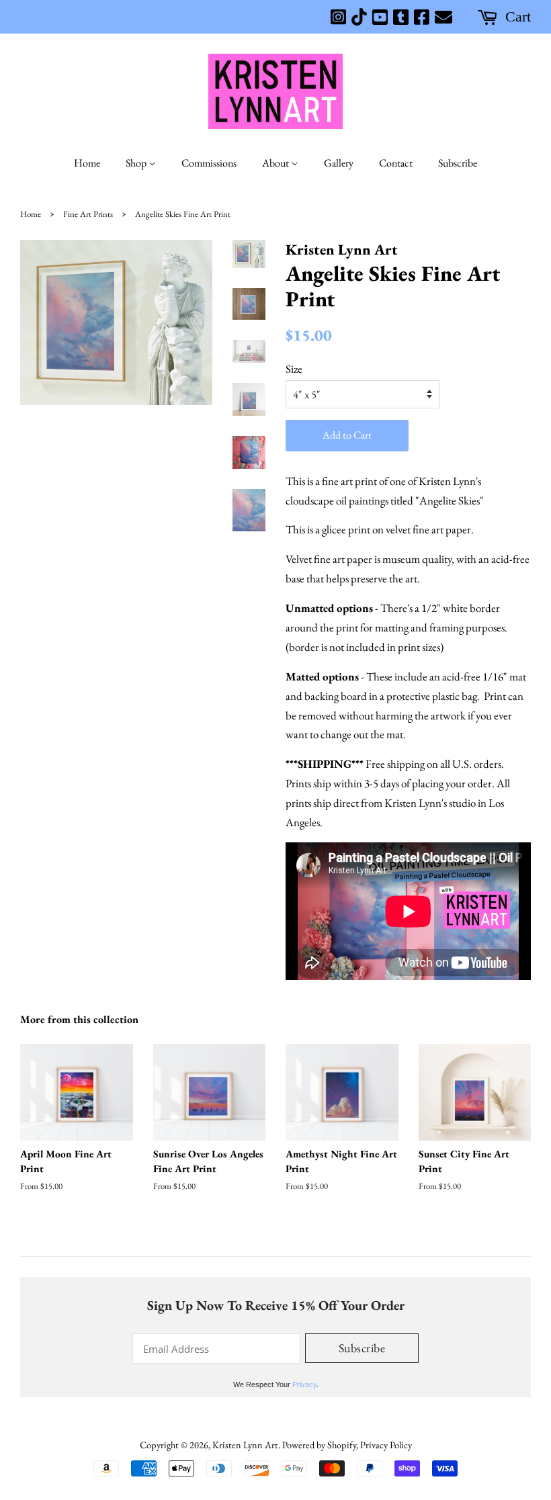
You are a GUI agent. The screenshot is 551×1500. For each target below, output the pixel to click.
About (276, 163)
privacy (304, 1384)
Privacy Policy (386, 1444)
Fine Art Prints (88, 214)
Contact (396, 163)
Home (87, 163)
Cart (518, 16)
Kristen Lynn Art (245, 1444)
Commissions (209, 163)
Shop (137, 163)
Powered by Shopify (319, 1444)
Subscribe (457, 163)
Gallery (338, 163)
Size (294, 368)
